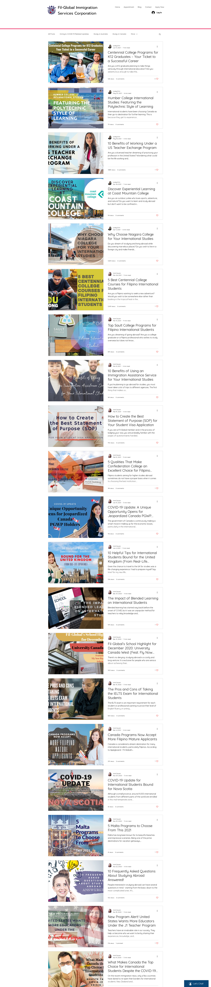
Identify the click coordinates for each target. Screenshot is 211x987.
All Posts (51, 34)
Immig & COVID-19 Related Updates (74, 34)
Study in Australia (101, 34)
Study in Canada (119, 34)
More (133, 34)
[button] (160, 34)
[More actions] (158, 46)
